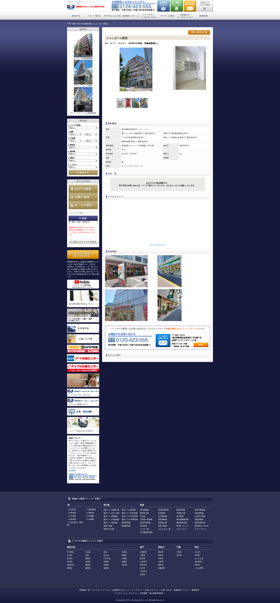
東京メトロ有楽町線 (111, 519)
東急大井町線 (145, 523)
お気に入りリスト (152, 590)
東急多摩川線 (200, 523)
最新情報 (195, 590)
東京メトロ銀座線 (129, 510)
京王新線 (179, 516)
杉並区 (124, 565)
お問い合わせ (190, 6)
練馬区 (106, 568)
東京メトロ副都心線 (111, 510)
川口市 (197, 552)
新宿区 (88, 565)
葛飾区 (124, 555)
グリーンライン (201, 529)
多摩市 (142, 574)
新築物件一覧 (84, 590)
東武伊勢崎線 (200, 510)
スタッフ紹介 (94, 16)
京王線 (142, 516)
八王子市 (143, 571)
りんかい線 (144, 529)
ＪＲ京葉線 (89, 519)
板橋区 (88, 568)
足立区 (106, 555)
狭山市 (197, 565)
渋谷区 (106, 562)
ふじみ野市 (199, 568)
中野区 (106, 565)
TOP (69, 24)
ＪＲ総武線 (71, 519)
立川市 (142, 568)
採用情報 (204, 16)
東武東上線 (144, 513)
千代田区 (70, 552)
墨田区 (88, 558)
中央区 (88, 552)
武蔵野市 (143, 552)
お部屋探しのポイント (131, 16)
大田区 (88, 562)
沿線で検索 (83, 197)
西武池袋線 (144, 510)
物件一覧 (75, 24)
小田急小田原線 (146, 519)
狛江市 (142, 558)
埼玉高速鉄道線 (146, 532)
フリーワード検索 (83, 218)
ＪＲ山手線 (71, 510)
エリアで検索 (83, 205)
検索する (76, 16)
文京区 (69, 555)
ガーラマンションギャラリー (126, 593)
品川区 (69, 562)
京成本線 (161, 513)
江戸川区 (107, 558)
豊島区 (69, 568)
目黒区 (124, 562)
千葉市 (179, 552)
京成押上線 (180, 513)
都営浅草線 (126, 523)
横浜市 (160, 552)
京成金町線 (199, 513)
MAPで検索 (83, 189)
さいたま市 (199, 558)
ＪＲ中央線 (71, 516)
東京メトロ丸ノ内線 (111, 513)
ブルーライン (181, 529)
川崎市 (160, 558)
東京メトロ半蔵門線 (130, 519)
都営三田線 (108, 526)
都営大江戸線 (109, 529)
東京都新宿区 (86, 24)
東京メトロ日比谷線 (130, 513)
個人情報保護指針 (156, 593)
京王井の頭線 (200, 516)
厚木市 (160, 555)
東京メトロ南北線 (111, 523)
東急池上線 (162, 523)
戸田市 (197, 555)
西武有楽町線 (163, 510)
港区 (105, 552)
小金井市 (143, 562)
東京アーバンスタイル (71, 7)
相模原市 (161, 568)
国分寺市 (143, 565)
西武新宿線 (180, 510)
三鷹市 (142, 555)
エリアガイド (149, 16)
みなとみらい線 (164, 529)
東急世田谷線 (181, 523)
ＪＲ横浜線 (89, 513)
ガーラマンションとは (112, 16)
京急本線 (143, 526)
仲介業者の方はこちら (176, 6)
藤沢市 (160, 565)
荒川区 (69, 558)
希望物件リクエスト (182, 590)
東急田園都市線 (182, 519)
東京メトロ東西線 (111, 516)
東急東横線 (162, 519)
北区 (87, 555)
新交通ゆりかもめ (202, 526)
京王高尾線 (162, 516)
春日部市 (198, 562)
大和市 (160, 562)
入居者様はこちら (163, 6)
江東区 (124, 558)
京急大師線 (162, 526)
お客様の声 (185, 16)
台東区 (124, 552)
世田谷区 (70, 565)
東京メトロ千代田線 (130, 516)
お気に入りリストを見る (205, 6)
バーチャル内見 (167, 16)
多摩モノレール (182, 526)
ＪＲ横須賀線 (90, 510)
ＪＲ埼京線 (71, 513)
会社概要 (72, 470)
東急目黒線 (199, 519)
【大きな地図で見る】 (157, 245)
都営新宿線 (126, 526)
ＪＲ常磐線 (89, 516)
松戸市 (179, 555)
